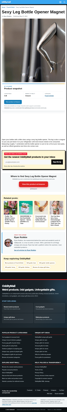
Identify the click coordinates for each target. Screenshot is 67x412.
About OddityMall (7, 372)
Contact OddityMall (40, 367)
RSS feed (49, 393)
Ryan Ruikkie (8, 16)
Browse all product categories (11, 357)
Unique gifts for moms (41, 348)
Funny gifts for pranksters (43, 357)
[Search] (64, 2)
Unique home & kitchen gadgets (11, 340)
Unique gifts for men (41, 340)
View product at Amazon (13, 102)
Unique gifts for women (42, 343)
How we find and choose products (12, 375)
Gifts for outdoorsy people (43, 354)
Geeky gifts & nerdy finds (9, 345)
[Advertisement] (33, 125)
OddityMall (8, 286)
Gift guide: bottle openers (47, 263)
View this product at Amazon (33, 184)
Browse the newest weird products (12, 367)
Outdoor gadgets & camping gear (12, 348)
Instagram (53, 390)
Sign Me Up (57, 162)
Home (3, 7)
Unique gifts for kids (41, 351)
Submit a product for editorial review (13, 381)
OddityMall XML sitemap (42, 381)
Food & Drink (11, 7)
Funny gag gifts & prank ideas (11, 343)
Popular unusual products (10, 369)
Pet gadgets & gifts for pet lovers (12, 354)
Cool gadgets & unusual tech (11, 337)
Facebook (29, 390)
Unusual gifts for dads (41, 345)
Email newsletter (59, 393)
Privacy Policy (39, 372)
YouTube (61, 390)
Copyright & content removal (43, 378)
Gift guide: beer (31, 263)
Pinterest (45, 390)
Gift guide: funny (10, 267)
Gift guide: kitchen (24, 267)
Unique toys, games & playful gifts (12, 351)
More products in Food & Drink (14, 263)
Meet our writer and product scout (12, 378)
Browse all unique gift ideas (41, 267)
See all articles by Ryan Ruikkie (25, 250)
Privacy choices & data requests (44, 375)
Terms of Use (39, 369)
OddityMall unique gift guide (43, 337)
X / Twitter (38, 390)
